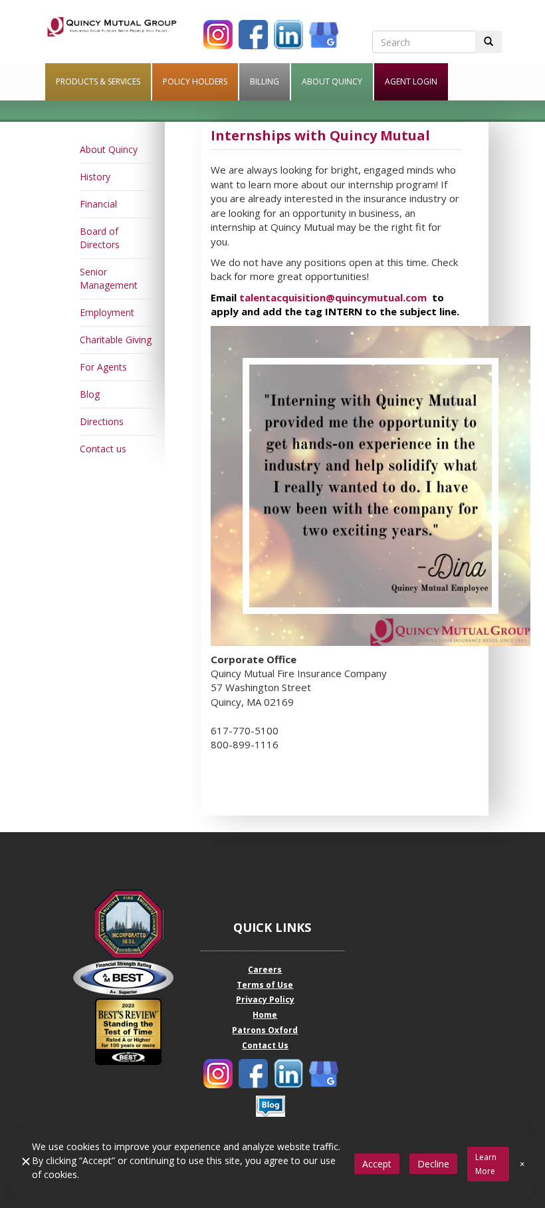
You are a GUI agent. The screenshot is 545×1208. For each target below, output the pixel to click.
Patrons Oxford (265, 1030)
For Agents (103, 367)
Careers (265, 969)
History (95, 176)
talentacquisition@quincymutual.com (333, 297)
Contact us (103, 448)
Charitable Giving (116, 339)
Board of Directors (100, 238)
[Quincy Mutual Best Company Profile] (128, 977)
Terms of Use (265, 984)
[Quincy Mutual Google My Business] (323, 34)
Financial (98, 204)
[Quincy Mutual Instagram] (218, 34)
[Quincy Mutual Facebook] (253, 34)
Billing (264, 81)
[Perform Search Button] (488, 42)
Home (265, 1014)
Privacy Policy (265, 999)
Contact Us (265, 1045)
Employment (107, 312)
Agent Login (411, 81)
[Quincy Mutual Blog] (270, 1106)
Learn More (485, 1164)
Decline (433, 1163)
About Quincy (332, 81)
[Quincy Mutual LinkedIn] (288, 34)
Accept (376, 1163)
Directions (102, 421)
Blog (90, 394)
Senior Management (109, 278)
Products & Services (98, 81)
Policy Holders (195, 81)
